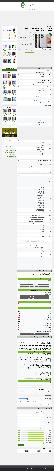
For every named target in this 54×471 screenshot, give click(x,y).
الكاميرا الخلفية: (48, 440)
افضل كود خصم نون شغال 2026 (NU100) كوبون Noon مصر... (9, 132)
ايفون (14, 32)
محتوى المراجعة (48, 422)
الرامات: (50, 432)
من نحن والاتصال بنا (33, 468)
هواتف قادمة (48, 468)
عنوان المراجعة (48, 420)
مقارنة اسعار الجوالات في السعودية (11, 144)
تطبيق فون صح (15, 10)
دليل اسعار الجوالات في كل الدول (34, 334)
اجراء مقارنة (21, 10)
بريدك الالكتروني (48, 417)
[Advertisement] (27, 18)
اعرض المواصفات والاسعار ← (44, 451)
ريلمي (9, 38)
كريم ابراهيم (36, 32)
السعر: (50, 430)
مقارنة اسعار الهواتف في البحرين (11, 156)
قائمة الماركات (34, 10)
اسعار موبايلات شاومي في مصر (34, 286)
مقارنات (44, 468)
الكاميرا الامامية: (48, 438)
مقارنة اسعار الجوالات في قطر (12, 154)
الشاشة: (50, 434)
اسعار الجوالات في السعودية (34, 296)
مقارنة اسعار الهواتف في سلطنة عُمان (10, 152)
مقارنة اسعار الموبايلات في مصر (11, 142)
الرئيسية (40, 10)
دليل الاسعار (27, 10)
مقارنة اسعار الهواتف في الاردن (11, 148)
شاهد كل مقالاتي (48, 395)
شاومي (47, 26)
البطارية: (49, 436)
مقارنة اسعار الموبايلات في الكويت (11, 150)
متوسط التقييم (48, 442)
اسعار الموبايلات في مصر (34, 284)
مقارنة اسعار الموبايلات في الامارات (11, 146)
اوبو (4, 32)
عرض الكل (4, 27)
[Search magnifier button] (16, 70)
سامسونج (9, 32)
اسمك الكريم (49, 414)
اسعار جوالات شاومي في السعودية (34, 298)
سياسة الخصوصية (27, 468)
